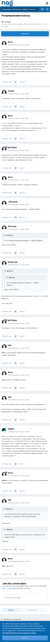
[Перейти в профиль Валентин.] (4, 263)
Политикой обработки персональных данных (19, 633)
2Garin (11, 91)
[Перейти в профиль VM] (4, 501)
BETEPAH (12, 147)
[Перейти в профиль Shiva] (4, 474)
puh (9, 345)
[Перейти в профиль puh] (4, 346)
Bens (9, 22)
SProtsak (12, 226)
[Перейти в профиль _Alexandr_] (4, 203)
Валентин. (13, 262)
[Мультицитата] (15, 82)
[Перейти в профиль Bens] (4, 43)
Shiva (10, 473)
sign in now (6, 588)
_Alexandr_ (13, 202)
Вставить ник (7, 82)
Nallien (11, 429)
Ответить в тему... (13, 598)
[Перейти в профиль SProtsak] (4, 228)
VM (9, 500)
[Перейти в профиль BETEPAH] (4, 149)
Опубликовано (18, 45)
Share (12, 610)
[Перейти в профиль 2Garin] (4, 92)
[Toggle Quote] (5, 235)
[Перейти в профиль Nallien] (4, 430)
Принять (25, 638)
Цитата (22, 82)
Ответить (25, 34)
